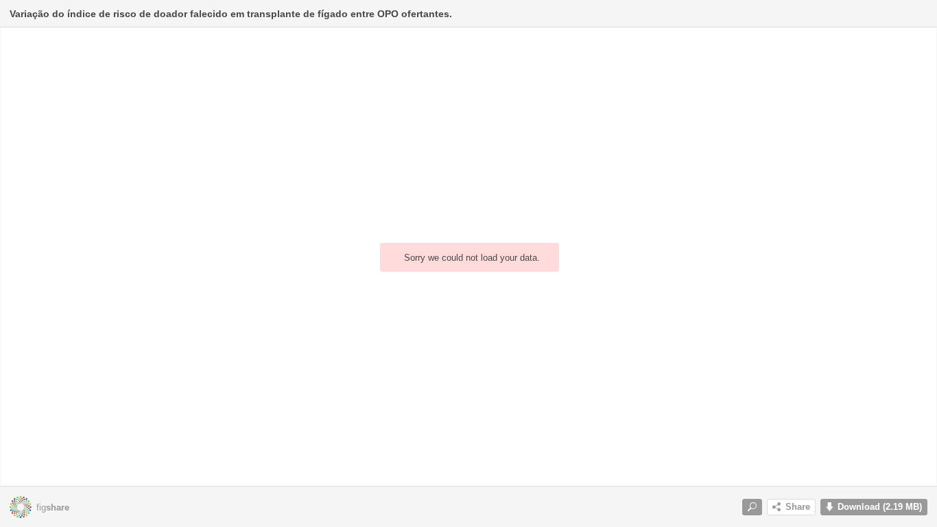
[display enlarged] (752, 507)
